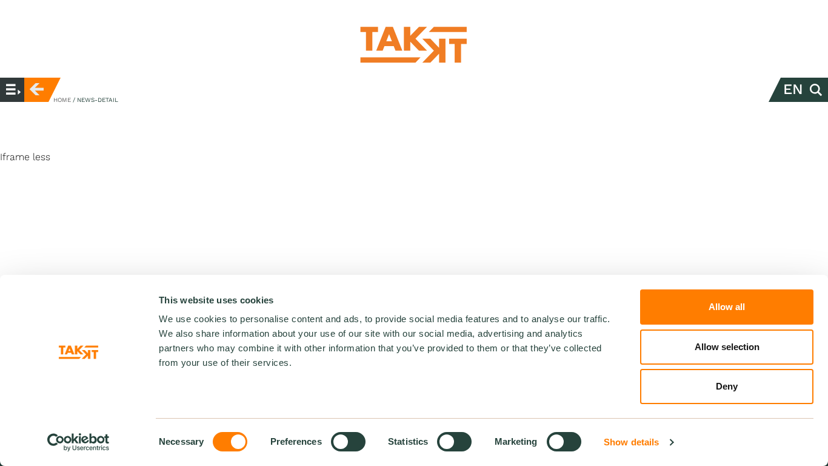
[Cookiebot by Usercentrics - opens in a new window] (78, 442)
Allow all (727, 307)
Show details (631, 442)
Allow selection (727, 347)
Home (62, 99)
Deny (727, 386)
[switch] (348, 441)
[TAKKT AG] (414, 44)
